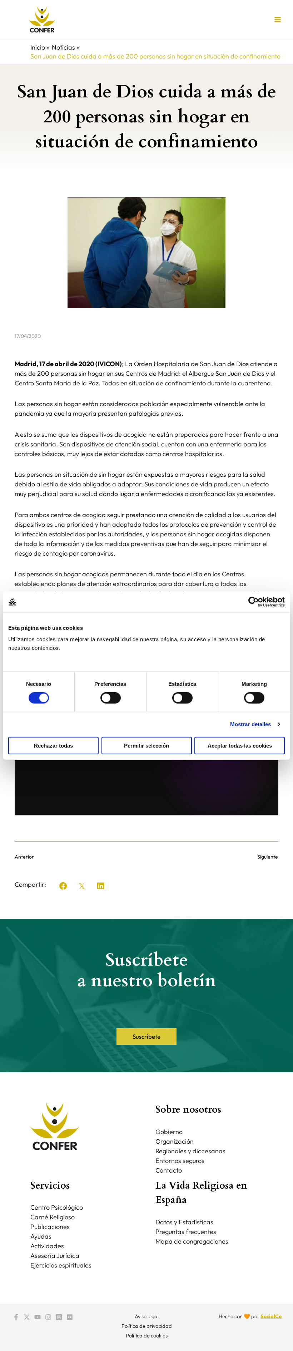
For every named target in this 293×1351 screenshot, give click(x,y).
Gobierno (169, 1132)
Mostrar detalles (250, 724)
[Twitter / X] (27, 1317)
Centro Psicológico (56, 1207)
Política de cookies (147, 1335)
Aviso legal (147, 1316)
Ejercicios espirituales (60, 1265)
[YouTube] (37, 1317)
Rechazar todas (53, 745)
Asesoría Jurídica (54, 1255)
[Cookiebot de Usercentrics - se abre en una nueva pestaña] (253, 602)
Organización (174, 1141)
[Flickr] (69, 1317)
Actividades (47, 1246)
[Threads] (59, 1317)
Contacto (168, 1170)
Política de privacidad (146, 1325)
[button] (63, 886)
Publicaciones (50, 1227)
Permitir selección (146, 745)
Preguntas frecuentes (185, 1232)
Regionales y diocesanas (190, 1151)
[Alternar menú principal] (277, 19)
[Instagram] (48, 1317)
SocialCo (271, 1316)
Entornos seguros (179, 1161)
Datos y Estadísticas (184, 1222)
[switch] (110, 698)
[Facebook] (16, 1317)
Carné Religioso (52, 1217)
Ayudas (40, 1236)
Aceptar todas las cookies (240, 745)
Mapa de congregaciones (191, 1241)
